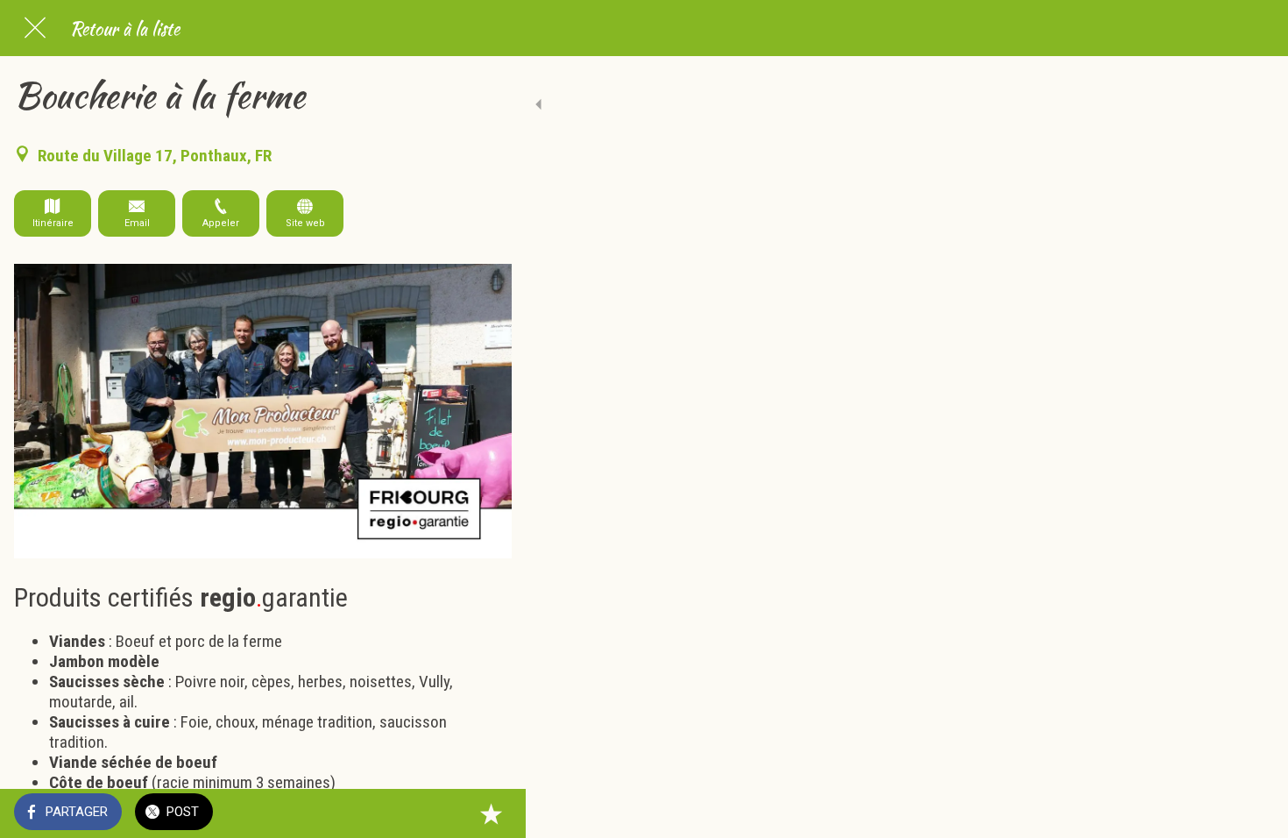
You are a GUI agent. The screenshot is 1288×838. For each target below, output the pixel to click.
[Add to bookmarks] (491, 813)
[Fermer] (35, 28)
